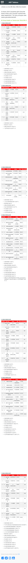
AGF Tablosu (13, 2)
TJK (19, 554)
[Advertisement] (14, 148)
